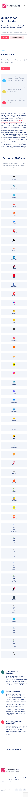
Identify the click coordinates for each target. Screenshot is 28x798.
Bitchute (14, 206)
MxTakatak (14, 447)
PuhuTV (14, 474)
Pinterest (14, 465)
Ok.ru (14, 456)
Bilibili (14, 197)
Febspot (14, 295)
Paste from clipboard (17, 37)
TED (14, 556)
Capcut (14, 242)
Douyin (14, 268)
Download (5, 37)
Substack (14, 544)
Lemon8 (14, 367)
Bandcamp (14, 188)
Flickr (14, 304)
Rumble (14, 491)
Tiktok (14, 590)
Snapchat (14, 509)
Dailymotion (14, 259)
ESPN (14, 277)
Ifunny (14, 313)
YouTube (14, 646)
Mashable (14, 402)
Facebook (20, 120)
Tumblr (14, 599)
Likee (14, 375)
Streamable (14, 531)
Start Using (5, 68)
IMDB (14, 322)
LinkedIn (14, 384)
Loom (14, 393)
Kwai (14, 358)
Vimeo (14, 621)
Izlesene (14, 349)
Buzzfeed (14, 233)
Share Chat (14, 500)
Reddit (14, 482)
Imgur (14, 331)
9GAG (14, 179)
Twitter (3, 122)
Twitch (14, 612)
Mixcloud (14, 429)
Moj (14, 438)
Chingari (14, 250)
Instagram (8, 122)
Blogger (14, 215)
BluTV (14, 224)
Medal (14, 420)
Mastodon (14, 411)
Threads (13, 122)
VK (14, 634)
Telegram (18, 122)
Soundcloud (14, 518)
